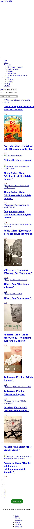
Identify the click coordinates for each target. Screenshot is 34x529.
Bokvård (10, 71)
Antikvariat (18, 520)
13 (4, 493)
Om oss (17, 522)
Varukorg (7, 84)
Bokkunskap (12, 73)
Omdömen (11, 79)
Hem (5, 61)
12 (4, 490)
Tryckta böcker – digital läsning (17, 75)
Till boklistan (17, 501)
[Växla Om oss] (31, 77)
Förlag (6, 63)
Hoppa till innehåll (6, 1)
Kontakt (10, 81)
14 (4, 495)
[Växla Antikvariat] (31, 65)
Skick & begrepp (13, 69)
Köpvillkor (7, 86)
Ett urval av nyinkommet (15, 67)
